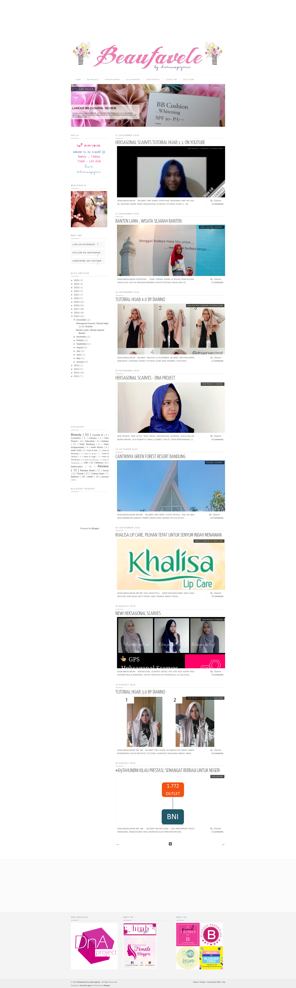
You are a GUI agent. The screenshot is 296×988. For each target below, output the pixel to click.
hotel (91, 476)
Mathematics (78, 466)
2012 (76, 372)
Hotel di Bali (92, 450)
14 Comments (216, 518)
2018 (76, 305)
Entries (203, 982)
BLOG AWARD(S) (133, 79)
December (81, 320)
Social (106, 470)
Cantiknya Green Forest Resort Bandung (150, 456)
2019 (76, 302)
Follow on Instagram (86, 253)
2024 (76, 284)
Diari (203, 227)
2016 (76, 313)
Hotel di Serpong (91, 460)
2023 (76, 287)
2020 (76, 298)
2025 (76, 280)
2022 (76, 291)
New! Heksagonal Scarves (138, 613)
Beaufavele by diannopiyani (89, 982)
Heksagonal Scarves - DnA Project (145, 378)
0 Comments (217, 439)
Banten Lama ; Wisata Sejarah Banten (148, 221)
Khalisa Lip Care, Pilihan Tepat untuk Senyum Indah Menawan (168, 535)
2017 (76, 309)
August (79, 347)
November (81, 337)
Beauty (198, 541)
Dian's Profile (153, 79)
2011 (76, 376)
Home (78, 79)
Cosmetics (76, 438)
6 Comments (217, 753)
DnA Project (194, 148)
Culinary (93, 438)
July (78, 351)
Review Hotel (88, 470)
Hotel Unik (76, 450)
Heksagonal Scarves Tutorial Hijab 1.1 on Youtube (160, 142)
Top (223, 982)
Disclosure (188, 79)
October (80, 340)
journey (219, 227)
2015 (76, 316)
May (78, 358)
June (79, 355)
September (81, 344)
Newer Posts (117, 844)
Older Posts (223, 844)
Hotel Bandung (87, 444)
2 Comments (217, 204)
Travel (80, 473)
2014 (76, 365)
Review (103, 466)
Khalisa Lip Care (210, 541)
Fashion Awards (112, 79)
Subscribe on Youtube (87, 261)
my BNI (220, 776)
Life (221, 541)
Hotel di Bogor (90, 454)
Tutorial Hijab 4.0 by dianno (140, 299)
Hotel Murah (97, 447)
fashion (204, 148)
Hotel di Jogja (90, 457)
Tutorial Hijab (216, 148)
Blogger (95, 528)
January (80, 362)
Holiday (210, 227)
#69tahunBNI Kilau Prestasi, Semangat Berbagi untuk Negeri (167, 770)
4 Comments (217, 596)
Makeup (99, 463)
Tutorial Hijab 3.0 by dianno (140, 692)
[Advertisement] (148, 17)
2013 (76, 369)
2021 (76, 295)
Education (90, 441)
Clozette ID (98, 435)
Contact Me (171, 79)
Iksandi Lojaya (86, 985)
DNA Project (93, 79)
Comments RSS (214, 982)
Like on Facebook (84, 244)
